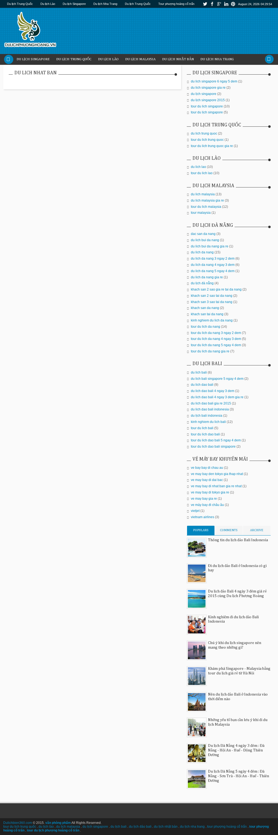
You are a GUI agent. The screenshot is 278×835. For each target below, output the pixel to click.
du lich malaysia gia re (207, 200)
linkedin (226, 4)
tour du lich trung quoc (207, 140)
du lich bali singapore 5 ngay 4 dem (217, 379)
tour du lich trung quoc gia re (212, 146)
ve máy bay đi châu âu (207, 505)
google (219, 4)
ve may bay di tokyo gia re (210, 492)
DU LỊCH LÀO (108, 59)
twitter (204, 4)
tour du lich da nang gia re (210, 351)
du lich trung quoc (204, 133)
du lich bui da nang (205, 240)
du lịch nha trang (192, 826)
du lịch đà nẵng (202, 283)
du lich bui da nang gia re (209, 246)
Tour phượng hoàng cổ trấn (176, 3)
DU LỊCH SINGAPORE (33, 59)
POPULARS (200, 530)
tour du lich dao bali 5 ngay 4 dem (216, 440)
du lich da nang (202, 252)
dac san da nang (203, 234)
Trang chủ (8, 59)
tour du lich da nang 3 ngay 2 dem (216, 333)
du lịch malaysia (68, 826)
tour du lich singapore (207, 106)
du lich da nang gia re (207, 277)
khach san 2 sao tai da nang (211, 296)
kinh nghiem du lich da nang (212, 320)
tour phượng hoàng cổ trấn (227, 826)
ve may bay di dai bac (207, 480)
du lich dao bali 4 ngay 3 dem (212, 391)
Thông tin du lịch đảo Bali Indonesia (238, 540)
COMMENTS (229, 530)
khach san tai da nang (207, 314)
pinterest (233, 4)
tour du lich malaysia (206, 207)
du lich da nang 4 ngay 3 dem (213, 265)
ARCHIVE (256, 530)
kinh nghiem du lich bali (208, 422)
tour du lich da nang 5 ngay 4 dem (216, 345)
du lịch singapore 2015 (208, 100)
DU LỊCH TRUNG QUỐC (73, 59)
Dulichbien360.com (17, 823)
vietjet (195, 511)
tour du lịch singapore (207, 112)
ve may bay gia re (204, 499)
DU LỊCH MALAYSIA (140, 59)
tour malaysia (201, 213)
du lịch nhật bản (166, 826)
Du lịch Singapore (74, 3)
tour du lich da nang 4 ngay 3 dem (216, 339)
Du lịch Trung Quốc (20, 3)
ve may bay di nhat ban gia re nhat (216, 486)
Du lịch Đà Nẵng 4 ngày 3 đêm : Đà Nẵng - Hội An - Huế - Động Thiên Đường (236, 750)
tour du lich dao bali (205, 434)
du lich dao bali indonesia (210, 409)
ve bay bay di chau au (207, 468)
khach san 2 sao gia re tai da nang (216, 289)
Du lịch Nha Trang (105, 3)
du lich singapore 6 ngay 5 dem (214, 81)
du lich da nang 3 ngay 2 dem (213, 258)
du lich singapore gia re (208, 88)
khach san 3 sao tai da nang (211, 302)
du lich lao (198, 167)
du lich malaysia (203, 194)
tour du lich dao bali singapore (213, 446)
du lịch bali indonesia (206, 416)
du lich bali (199, 372)
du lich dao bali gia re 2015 (211, 403)
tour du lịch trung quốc (19, 826)
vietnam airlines (202, 517)
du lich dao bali (202, 385)
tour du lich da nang (205, 327)
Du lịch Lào (47, 3)
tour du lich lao (202, 173)
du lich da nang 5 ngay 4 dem (213, 271)
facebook (212, 4)
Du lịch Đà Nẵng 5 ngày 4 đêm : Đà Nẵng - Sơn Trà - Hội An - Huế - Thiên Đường (238, 776)
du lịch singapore (203, 94)
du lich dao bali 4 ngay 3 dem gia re (217, 397)
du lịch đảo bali (140, 826)
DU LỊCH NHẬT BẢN (178, 59)
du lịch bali (118, 826)
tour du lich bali (202, 428)
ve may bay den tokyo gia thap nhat (217, 474)
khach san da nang (205, 308)
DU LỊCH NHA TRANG (217, 59)
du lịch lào (46, 826)
